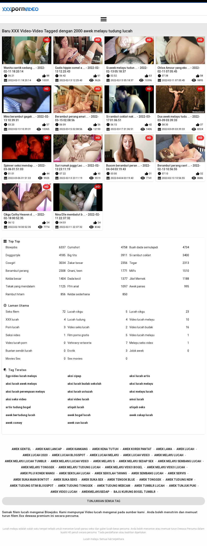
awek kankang (77, 449)
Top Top (14, 241)
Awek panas (159, 286)
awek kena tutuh (105, 449)
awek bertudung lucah (20, 415)
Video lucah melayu (159, 319)
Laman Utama (18, 305)
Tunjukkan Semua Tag (103, 501)
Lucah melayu (91, 539)
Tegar (159, 263)
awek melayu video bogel (124, 467)
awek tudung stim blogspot (32, 485)
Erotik (97, 350)
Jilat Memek (159, 278)
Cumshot (97, 247)
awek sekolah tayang (111, 473)
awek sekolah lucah (74, 473)
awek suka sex (92, 479)
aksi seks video (16, 399)
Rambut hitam (35, 294)
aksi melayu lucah (141, 391)
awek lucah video (136, 455)
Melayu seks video (159, 342)
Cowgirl (35, 263)
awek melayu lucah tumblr (25, 461)
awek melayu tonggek (37, 467)
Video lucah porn (35, 342)
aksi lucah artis (139, 376)
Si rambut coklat (159, 255)
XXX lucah (35, 319)
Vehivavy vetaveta (97, 342)
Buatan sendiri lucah (35, 350)
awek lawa (164, 449)
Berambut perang (35, 270)
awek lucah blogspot (68, 455)
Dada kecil (97, 278)
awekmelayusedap (95, 491)
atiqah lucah (76, 407)
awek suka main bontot (31, 479)
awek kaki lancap (48, 449)
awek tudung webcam (113, 485)
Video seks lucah (97, 327)
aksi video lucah (78, 399)
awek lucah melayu (104, 455)
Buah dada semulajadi (159, 247)
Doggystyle (35, 255)
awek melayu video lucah (166, 467)
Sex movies (97, 358)
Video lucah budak (159, 327)
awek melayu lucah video (70, 461)
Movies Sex (35, 358)
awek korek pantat (137, 449)
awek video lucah (64, 491)
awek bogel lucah (79, 415)
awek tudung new (179, 479)
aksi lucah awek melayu (21, 383)
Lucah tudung (97, 319)
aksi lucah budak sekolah (84, 383)
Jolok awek (159, 350)
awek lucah (185, 449)
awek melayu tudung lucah (79, 467)
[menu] (103, 19)
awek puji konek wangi (37, 473)
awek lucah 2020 (35, 455)
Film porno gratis (97, 335)
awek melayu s (104, 461)
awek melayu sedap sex (136, 461)
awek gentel (21, 449)
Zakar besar (97, 263)
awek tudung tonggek (75, 485)
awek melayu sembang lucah (179, 461)
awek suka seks (65, 479)
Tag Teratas (17, 370)
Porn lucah (35, 327)
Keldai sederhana (97, 294)
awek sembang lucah (147, 473)
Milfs (159, 270)
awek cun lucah (78, 422)
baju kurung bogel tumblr (134, 491)
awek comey (14, 422)
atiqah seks (137, 407)
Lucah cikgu (97, 311)
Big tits (97, 255)
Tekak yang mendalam (35, 286)
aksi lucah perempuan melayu (25, 391)
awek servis (177, 473)
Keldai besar (35, 278)
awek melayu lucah (168, 455)
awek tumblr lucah (149, 485)
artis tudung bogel (18, 407)
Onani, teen (97, 270)
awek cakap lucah (141, 415)
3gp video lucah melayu (21, 376)
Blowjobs (35, 247)
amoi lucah (136, 399)
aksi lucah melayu (141, 383)
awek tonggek (150, 479)
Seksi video (35, 335)
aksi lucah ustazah (80, 391)
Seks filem (35, 311)
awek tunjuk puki (182, 485)
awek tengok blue (121, 479)
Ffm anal (97, 286)
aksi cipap (74, 376)
